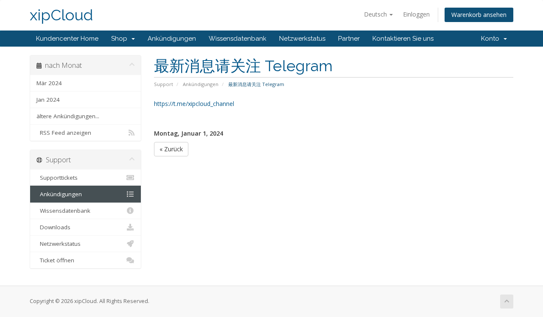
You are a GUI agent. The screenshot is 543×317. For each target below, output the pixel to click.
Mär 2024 (49, 83)
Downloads (53, 227)
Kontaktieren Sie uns (403, 38)
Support (163, 84)
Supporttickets (57, 177)
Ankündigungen (172, 38)
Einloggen (416, 14)
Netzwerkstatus (302, 38)
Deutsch (376, 14)
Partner (349, 38)
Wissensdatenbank (237, 38)
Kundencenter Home (67, 38)
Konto (492, 38)
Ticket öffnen (55, 260)
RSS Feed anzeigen (63, 132)
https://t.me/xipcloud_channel (194, 104)
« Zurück (171, 149)
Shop (121, 38)
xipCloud (61, 15)
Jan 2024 (48, 99)
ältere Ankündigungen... (67, 116)
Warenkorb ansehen (479, 15)
